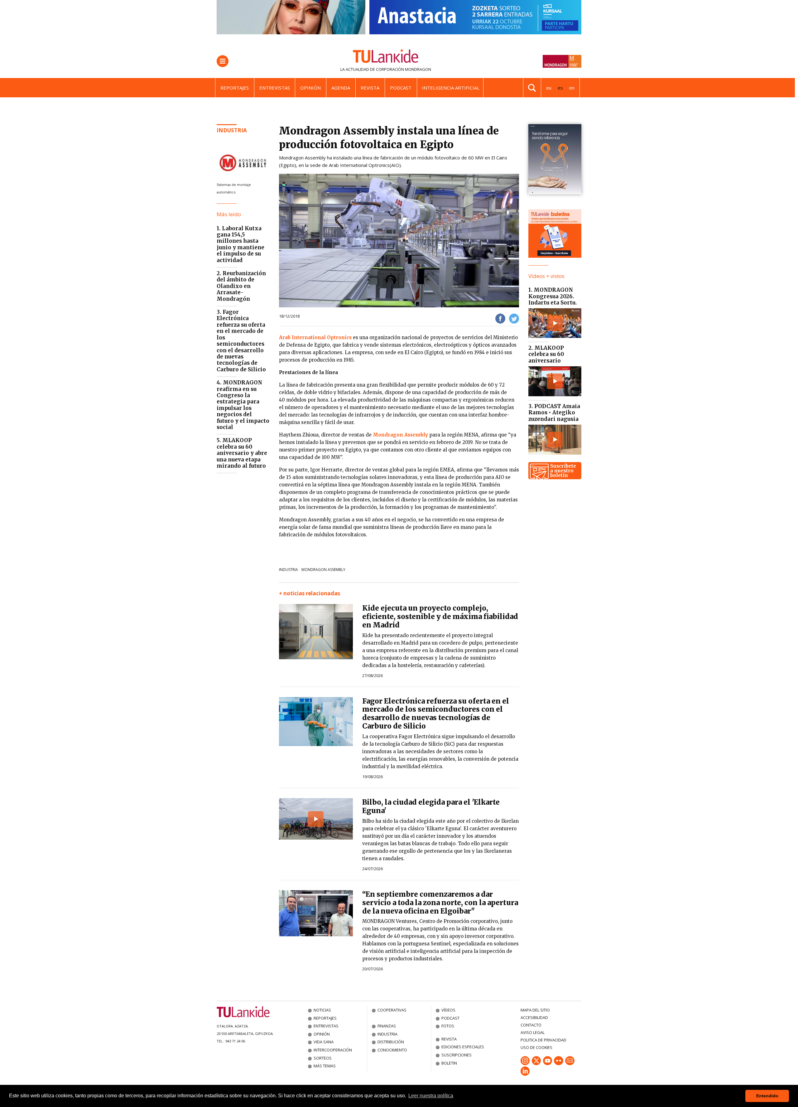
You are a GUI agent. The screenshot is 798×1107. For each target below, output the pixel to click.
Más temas (325, 1066)
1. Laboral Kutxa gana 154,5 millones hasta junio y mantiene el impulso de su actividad (240, 244)
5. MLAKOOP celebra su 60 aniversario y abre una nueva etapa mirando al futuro (242, 453)
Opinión (310, 88)
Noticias (322, 1010)
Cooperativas (391, 1010)
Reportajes (234, 88)
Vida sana (324, 1042)
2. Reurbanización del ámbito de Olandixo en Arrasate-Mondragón (241, 286)
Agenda (340, 88)
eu (548, 88)
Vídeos (448, 1010)
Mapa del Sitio (535, 1010)
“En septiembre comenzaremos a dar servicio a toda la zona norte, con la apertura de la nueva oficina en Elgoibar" (440, 902)
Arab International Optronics (315, 337)
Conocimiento (392, 1050)
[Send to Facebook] (500, 318)
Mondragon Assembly (401, 435)
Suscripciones (456, 1055)
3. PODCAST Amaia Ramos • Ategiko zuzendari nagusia (554, 412)
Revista (370, 88)
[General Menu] (222, 61)
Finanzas (386, 1026)
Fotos (447, 1026)
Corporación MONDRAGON (403, 69)
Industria (232, 130)
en (571, 88)
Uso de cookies (536, 1047)
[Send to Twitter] (514, 318)
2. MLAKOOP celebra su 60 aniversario (546, 354)
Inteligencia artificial (450, 88)
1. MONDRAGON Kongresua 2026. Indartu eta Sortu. (552, 296)
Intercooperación (333, 1050)
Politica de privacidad (543, 1040)
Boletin (449, 1063)
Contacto (531, 1025)
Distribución (390, 1042)
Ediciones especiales (462, 1047)
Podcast (400, 88)
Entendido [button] (767, 1095)
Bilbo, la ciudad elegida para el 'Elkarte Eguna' (431, 806)
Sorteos (323, 1058)
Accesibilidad (534, 1017)
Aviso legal (533, 1032)
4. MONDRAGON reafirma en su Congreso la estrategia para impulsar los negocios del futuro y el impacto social (243, 405)
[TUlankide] (385, 57)
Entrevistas (274, 88)
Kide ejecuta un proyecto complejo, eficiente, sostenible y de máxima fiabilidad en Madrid (440, 616)
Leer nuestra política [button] (430, 1095)
